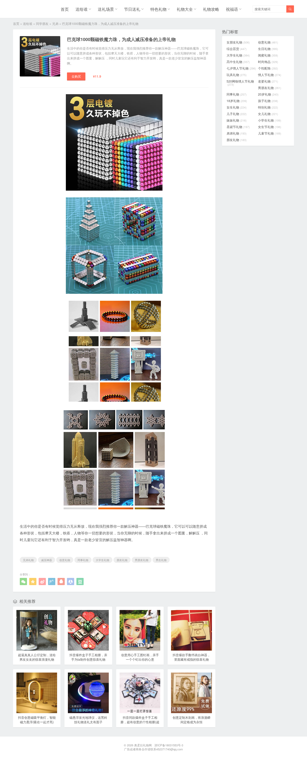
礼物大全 (185, 9)
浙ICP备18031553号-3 (168, 745)
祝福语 (232, 9)
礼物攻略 (211, 9)
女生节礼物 (269, 126)
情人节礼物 (269, 74)
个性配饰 (268, 68)
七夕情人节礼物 (241, 68)
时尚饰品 (268, 61)
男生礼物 (161, 560)
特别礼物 (268, 107)
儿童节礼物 (269, 133)
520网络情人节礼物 (240, 83)
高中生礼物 (238, 61)
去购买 (76, 76)
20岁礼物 (268, 94)
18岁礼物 (237, 100)
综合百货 (237, 48)
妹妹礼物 (237, 120)
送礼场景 (106, 9)
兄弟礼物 (28, 560)
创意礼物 (64, 560)
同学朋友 (42, 23)
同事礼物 (83, 560)
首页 (65, 9)
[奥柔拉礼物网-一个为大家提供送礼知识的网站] (24, 8)
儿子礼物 (237, 113)
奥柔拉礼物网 (143, 745)
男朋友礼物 (141, 560)
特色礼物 (158, 9)
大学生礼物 (102, 560)
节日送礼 (132, 9)
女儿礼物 (268, 113)
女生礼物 (237, 107)
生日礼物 (268, 48)
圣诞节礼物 (238, 126)
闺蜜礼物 (268, 55)
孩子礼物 (268, 100)
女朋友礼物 (238, 42)
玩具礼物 (237, 74)
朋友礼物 (122, 560)
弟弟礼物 (237, 133)
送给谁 (82, 9)
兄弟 (55, 23)
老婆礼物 (268, 81)
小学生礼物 (269, 120)
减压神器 (46, 560)
